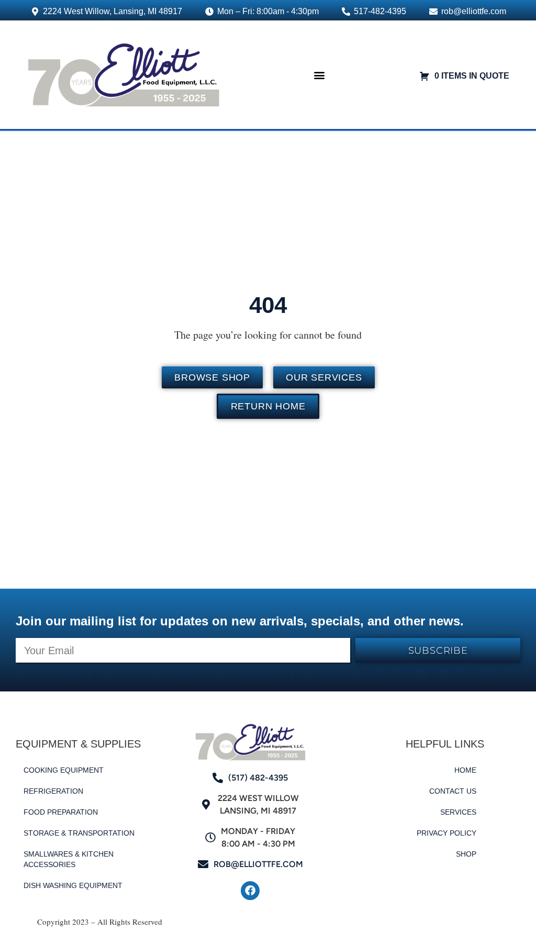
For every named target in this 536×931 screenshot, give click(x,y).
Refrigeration (53, 791)
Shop (466, 854)
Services (458, 812)
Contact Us (452, 791)
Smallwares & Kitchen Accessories (69, 859)
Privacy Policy (446, 833)
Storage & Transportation (79, 833)
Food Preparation (61, 812)
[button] (319, 74)
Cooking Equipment (64, 770)
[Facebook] (250, 890)
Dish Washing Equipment (73, 885)
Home (465, 770)
